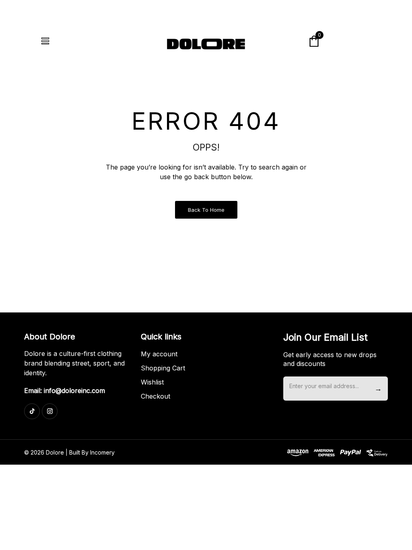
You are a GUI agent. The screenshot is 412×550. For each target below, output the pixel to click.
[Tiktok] (32, 411)
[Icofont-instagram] (50, 411)
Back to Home (206, 210)
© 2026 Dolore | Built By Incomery (69, 452)
